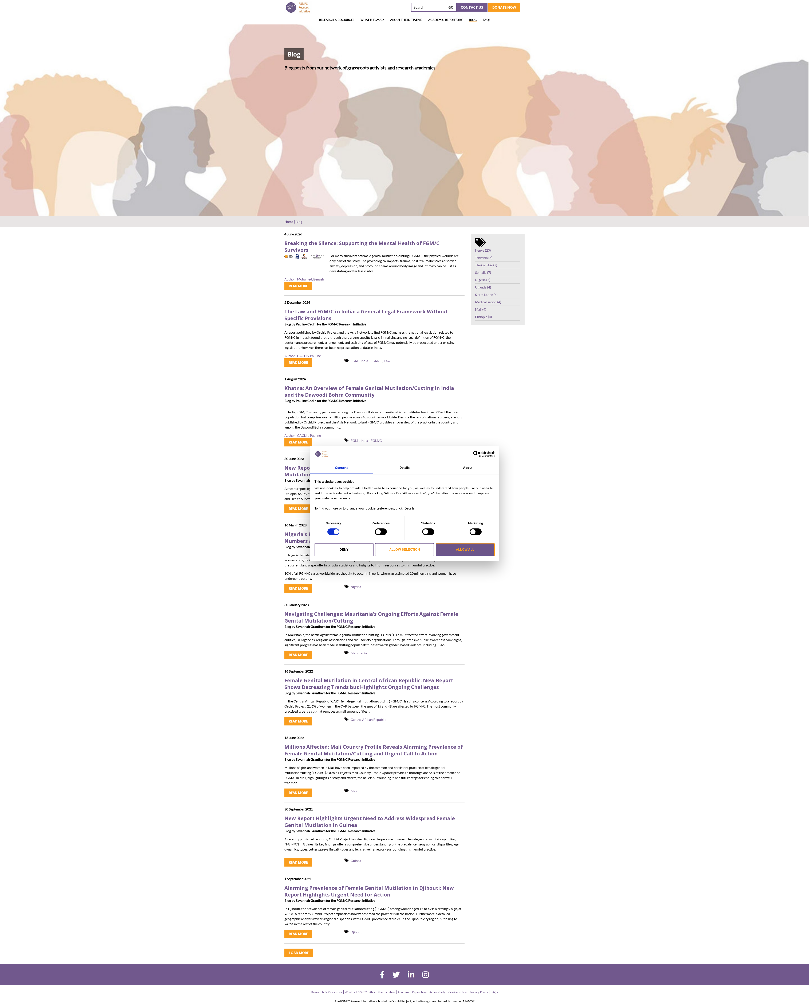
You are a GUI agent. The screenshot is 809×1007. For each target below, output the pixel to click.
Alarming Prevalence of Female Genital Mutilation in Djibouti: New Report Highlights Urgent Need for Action (369, 891)
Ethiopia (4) (483, 317)
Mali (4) (480, 309)
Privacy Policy (478, 992)
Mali (354, 791)
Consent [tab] (341, 468)
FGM (354, 361)
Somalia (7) (483, 272)
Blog (473, 20)
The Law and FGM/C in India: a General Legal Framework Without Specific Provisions (366, 315)
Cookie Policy (457, 992)
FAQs (486, 20)
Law (387, 361)
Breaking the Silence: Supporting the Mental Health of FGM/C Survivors (361, 246)
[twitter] (395, 975)
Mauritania (359, 653)
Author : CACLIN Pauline (302, 356)
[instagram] (426, 975)
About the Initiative (406, 20)
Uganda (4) (483, 287)
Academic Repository (445, 20)
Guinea (356, 861)
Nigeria (356, 587)
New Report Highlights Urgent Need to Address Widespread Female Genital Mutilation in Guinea (369, 821)
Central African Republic (368, 719)
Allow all (465, 549)
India (364, 361)
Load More (299, 952)
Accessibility (437, 992)
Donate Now (504, 7)
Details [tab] (404, 468)
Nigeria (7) (482, 280)
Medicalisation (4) (488, 302)
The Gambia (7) (486, 265)
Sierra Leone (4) (486, 295)
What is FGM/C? (372, 20)
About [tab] (467, 468)
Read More (298, 286)
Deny (344, 549)
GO (451, 7)
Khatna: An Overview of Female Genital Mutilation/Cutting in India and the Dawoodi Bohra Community (369, 391)
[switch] (381, 531)
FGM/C (376, 361)
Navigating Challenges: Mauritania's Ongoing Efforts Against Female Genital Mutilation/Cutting (371, 617)
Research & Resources (336, 20)
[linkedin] (411, 975)
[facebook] (382, 975)
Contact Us (472, 7)
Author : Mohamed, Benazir (304, 279)
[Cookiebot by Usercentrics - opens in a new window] (476, 454)
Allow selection (404, 549)
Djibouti (357, 932)
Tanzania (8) (483, 258)
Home (288, 222)
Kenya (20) (483, 250)
